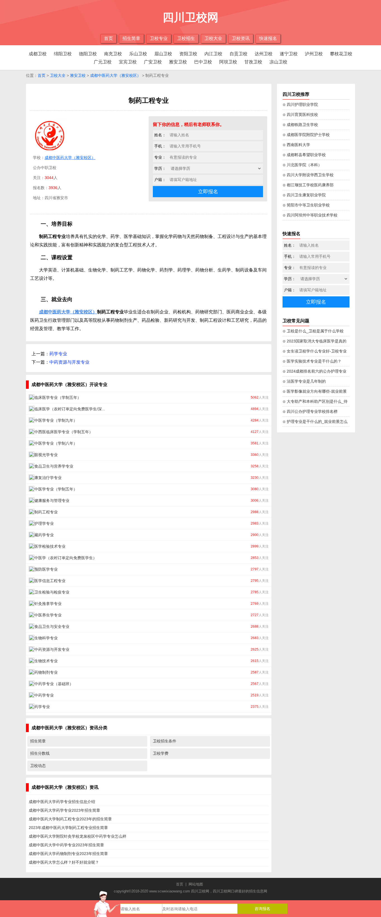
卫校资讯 (241, 38)
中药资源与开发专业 (69, 362)
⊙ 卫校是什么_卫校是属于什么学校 (313, 331)
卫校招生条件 (164, 741)
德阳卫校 (88, 53)
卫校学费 (160, 753)
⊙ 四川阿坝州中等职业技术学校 (310, 215)
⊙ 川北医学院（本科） (302, 165)
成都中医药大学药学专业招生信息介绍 (62, 801)
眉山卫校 (163, 53)
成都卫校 (38, 53)
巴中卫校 (203, 61)
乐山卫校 (138, 53)
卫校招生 (186, 38)
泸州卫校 (314, 53)
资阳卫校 (188, 53)
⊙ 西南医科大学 (296, 144)
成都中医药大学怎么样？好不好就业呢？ (64, 862)
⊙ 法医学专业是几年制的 (304, 381)
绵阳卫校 (63, 53)
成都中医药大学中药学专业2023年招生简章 (66, 845)
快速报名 (268, 38)
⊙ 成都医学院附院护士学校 (306, 134)
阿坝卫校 (228, 61)
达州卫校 (264, 53)
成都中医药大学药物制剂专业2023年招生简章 (68, 853)
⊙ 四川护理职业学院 (300, 104)
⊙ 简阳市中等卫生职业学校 (306, 205)
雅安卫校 (178, 61)
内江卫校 (213, 53)
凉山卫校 (278, 61)
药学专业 (58, 353)
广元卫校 (103, 61)
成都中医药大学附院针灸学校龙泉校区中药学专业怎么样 (77, 836)
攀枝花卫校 (341, 53)
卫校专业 (159, 38)
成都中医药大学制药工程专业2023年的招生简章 (70, 819)
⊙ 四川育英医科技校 (300, 114)
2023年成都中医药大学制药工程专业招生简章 (68, 827)
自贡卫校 (238, 53)
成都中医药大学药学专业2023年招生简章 (64, 810)
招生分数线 (40, 753)
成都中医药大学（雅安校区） (115, 75)
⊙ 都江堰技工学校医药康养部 (308, 185)
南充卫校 (113, 53)
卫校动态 (38, 765)
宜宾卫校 (128, 61)
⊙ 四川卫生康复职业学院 (304, 195)
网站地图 (196, 884)
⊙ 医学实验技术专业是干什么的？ (312, 361)
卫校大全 (213, 38)
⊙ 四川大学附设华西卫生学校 (308, 175)
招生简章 (131, 38)
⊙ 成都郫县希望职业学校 (304, 155)
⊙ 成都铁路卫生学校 (300, 124)
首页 (108, 38)
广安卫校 (153, 61)
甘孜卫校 (253, 61)
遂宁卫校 (289, 53)
